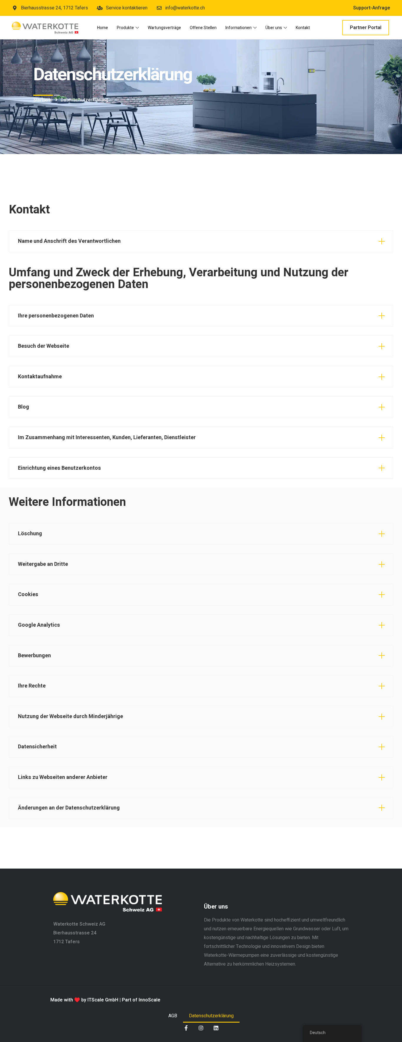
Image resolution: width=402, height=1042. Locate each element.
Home (102, 28)
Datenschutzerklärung (211, 1015)
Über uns (273, 28)
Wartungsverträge (164, 28)
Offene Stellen (203, 28)
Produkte (125, 28)
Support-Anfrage (371, 7)
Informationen (238, 28)
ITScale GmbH (102, 999)
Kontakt (303, 28)
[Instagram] (201, 1028)
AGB (172, 1015)
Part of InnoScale (141, 999)
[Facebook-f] (186, 1028)
